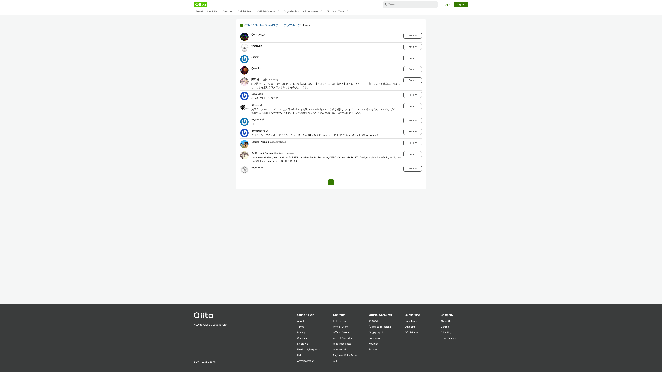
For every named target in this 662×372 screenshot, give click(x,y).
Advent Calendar (342, 338)
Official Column (268, 11)
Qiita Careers (312, 11)
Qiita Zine (410, 326)
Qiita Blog (446, 332)
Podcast (373, 349)
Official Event (245, 11)
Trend (199, 11)
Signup (461, 4)
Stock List (212, 11)
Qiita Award (339, 349)
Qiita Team (411, 320)
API (335, 360)
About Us (446, 320)
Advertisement (305, 360)
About (300, 320)
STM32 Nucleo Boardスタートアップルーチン (273, 25)
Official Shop (412, 332)
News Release (449, 338)
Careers (445, 326)
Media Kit (302, 343)
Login (446, 4)
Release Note (340, 320)
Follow (413, 35)
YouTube (374, 343)
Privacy (301, 332)
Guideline (302, 338)
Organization (291, 11)
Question (228, 11)
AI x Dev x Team (337, 11)
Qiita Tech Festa (342, 343)
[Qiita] (200, 4)
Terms (300, 326)
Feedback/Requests (308, 349)
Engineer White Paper (345, 355)
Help (299, 355)
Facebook (374, 338)
